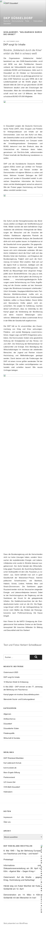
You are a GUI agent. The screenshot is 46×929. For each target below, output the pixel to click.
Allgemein (7, 714)
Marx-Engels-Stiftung (12, 772)
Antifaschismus (9, 718)
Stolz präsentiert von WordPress (16, 923)
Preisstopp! (8, 859)
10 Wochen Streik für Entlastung (16, 682)
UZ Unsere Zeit (9, 782)
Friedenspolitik (9, 733)
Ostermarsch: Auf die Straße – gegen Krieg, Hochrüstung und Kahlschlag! (22, 878)
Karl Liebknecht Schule (12, 763)
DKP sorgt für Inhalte (14, 44)
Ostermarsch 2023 (11, 672)
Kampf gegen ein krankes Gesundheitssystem (21, 694)
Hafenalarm (8, 791)
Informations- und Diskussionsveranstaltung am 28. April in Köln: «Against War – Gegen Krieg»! (22, 868)
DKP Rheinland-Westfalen (14, 758)
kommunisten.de (10, 767)
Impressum (8, 817)
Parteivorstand (9, 777)
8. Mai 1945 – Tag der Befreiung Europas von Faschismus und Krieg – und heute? (22, 852)
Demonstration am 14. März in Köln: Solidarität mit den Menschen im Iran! (22, 896)
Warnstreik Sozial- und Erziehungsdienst (19, 699)
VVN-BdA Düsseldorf (12, 787)
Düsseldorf (8, 723)
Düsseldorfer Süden (11, 728)
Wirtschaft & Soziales (12, 738)
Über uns (7, 822)
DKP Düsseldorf (18, 18)
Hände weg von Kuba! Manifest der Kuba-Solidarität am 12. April (22, 887)
